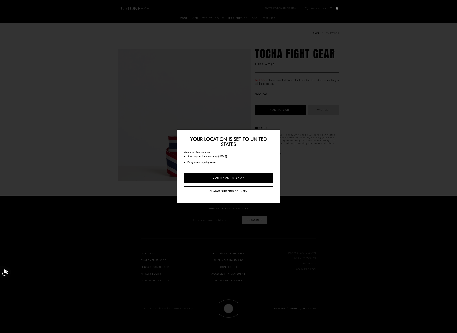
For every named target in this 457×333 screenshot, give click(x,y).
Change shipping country (228, 191)
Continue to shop (228, 177)
